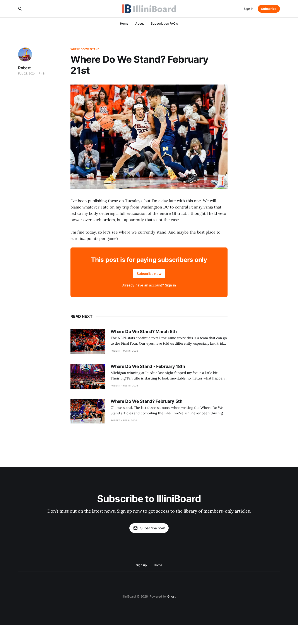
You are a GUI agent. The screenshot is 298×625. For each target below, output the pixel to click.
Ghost (171, 596)
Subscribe (268, 8)
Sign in (248, 8)
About (139, 23)
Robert (24, 68)
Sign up (141, 565)
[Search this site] (20, 8)
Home (124, 23)
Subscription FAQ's (164, 23)
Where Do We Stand (84, 49)
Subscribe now (149, 273)
